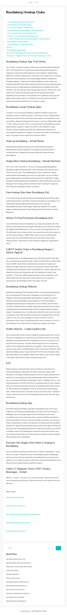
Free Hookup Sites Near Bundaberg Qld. (22, 33)
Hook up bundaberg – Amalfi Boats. (21, 27)
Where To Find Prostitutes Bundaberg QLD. (23, 36)
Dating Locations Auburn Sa (15, 506)
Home (31, 2)
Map (36, 2)
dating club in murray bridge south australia (19, 566)
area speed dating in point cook (15, 559)
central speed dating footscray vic (16, 586)
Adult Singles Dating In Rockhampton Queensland (23, 514)
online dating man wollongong (15, 597)
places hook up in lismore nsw (15, 589)
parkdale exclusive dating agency (16, 601)
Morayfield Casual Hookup (15, 497)
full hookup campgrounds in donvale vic (18, 593)
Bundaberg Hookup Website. (19, 42)
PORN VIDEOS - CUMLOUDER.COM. (21, 44)
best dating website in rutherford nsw (17, 582)
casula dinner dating (12, 570)
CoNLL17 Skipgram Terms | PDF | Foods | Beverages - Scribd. (30, 56)
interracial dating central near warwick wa (18, 563)
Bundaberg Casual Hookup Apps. (20, 25)
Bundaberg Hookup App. (17, 50)
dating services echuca (13, 578)
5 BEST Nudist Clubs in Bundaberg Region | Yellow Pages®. (29, 39)
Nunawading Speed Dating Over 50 (18, 523)
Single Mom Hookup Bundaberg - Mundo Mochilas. (26, 30)
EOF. (10, 47)
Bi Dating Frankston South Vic (16, 531)
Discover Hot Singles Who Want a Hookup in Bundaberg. (28, 53)
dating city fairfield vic (12, 574)
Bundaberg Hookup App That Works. (21, 22)
